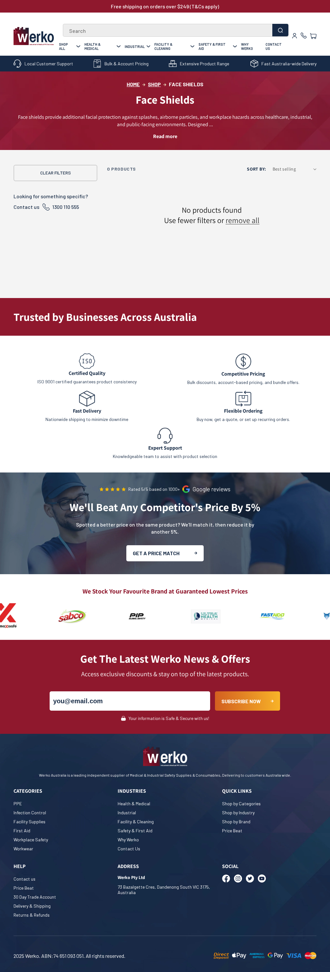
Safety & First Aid (212, 46)
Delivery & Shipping (32, 906)
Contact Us (274, 46)
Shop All (63, 46)
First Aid (22, 830)
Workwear (23, 848)
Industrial (135, 46)
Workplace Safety (31, 839)
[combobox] (175, 30)
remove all (242, 220)
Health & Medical (92, 46)
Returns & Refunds (32, 915)
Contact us (24, 879)
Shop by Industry (238, 812)
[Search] (280, 30)
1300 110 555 (65, 207)
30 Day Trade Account (35, 897)
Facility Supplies (29, 821)
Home (133, 84)
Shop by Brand (236, 821)
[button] (313, 36)
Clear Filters (55, 172)
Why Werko (247, 46)
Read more (165, 136)
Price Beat (232, 830)
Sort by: (256, 169)
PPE (18, 803)
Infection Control (30, 812)
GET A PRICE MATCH (156, 553)
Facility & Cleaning (163, 46)
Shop (154, 84)
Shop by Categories (241, 803)
